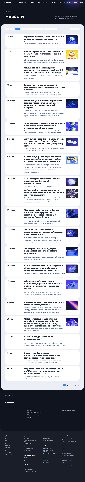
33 (78, 385)
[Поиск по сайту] (64, 2)
